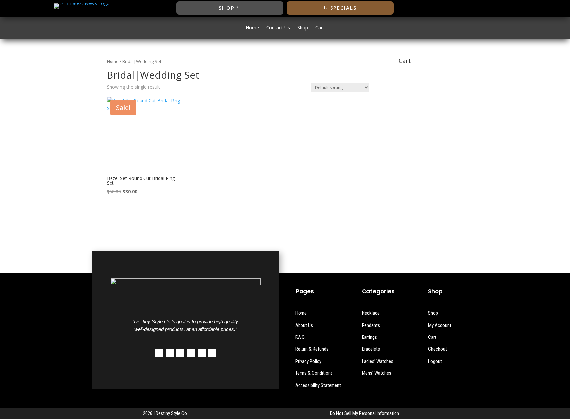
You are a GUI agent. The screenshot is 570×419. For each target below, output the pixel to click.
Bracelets (371, 349)
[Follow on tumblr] (202, 353)
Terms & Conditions (314, 373)
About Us (304, 325)
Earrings (369, 337)
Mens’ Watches (376, 373)
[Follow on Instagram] (492, 8)
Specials (343, 7)
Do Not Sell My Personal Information (364, 413)
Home (252, 28)
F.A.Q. (300, 337)
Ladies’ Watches (377, 361)
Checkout (437, 349)
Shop (227, 7)
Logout (435, 361)
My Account (439, 325)
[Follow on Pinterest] (191, 353)
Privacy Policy (308, 361)
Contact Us (278, 28)
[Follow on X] (478, 8)
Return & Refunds (312, 349)
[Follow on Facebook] (465, 8)
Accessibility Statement (318, 385)
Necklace (371, 313)
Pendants (371, 325)
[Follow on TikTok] (505, 8)
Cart (319, 28)
